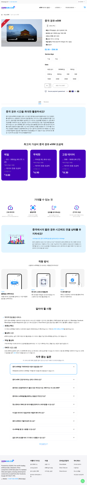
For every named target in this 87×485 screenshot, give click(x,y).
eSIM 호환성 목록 (58, 329)
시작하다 (57, 7)
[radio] (48, 59)
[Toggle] (74, 366)
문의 (15, 353)
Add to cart (60, 85)
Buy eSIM (6, 14)
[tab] (39, 102)
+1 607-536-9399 (13, 1)
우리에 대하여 (70, 7)
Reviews (46, 102)
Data (46, 65)
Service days (49, 54)
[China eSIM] (9, 7)
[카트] (85, 7)
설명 (39, 102)
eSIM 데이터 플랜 (44, 7)
